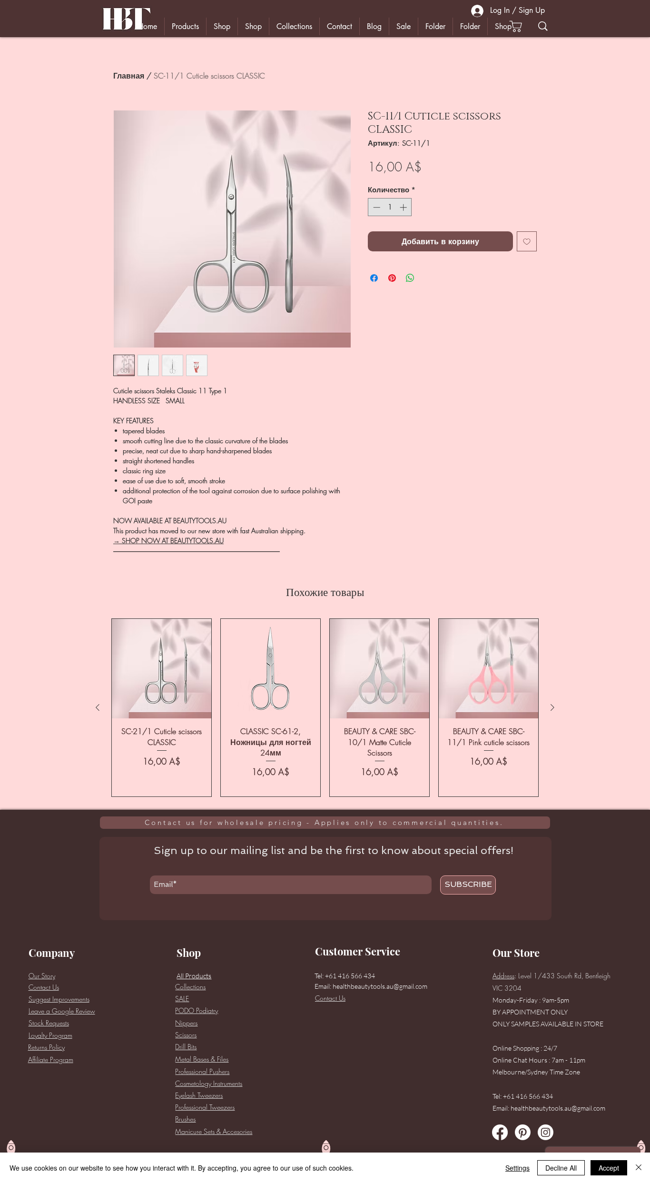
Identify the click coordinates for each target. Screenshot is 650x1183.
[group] (325, 707)
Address (503, 975)
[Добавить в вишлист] (527, 241)
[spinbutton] (390, 207)
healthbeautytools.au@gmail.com (380, 986)
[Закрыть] (638, 1167)
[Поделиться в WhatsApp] (410, 278)
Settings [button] (517, 1168)
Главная (128, 75)
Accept (609, 1168)
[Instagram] (545, 1132)
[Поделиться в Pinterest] (392, 278)
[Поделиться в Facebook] (374, 278)
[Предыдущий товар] (97, 707)
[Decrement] (375, 207)
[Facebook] (500, 1132)
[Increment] (404, 207)
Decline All (561, 1168)
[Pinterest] (523, 1132)
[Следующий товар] (552, 707)
